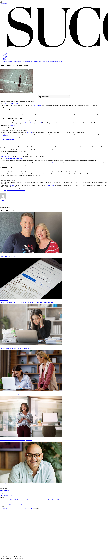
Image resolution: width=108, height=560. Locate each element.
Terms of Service (17, 508)
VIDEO (4, 58)
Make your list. (12, 125)
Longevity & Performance (21, 61)
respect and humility (54, 162)
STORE (4, 59)
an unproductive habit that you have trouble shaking (50, 114)
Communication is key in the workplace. (13, 143)
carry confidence (12, 185)
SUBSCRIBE (4, 3)
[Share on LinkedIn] (5, 207)
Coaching (20, 504)
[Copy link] (9, 207)
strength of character (51, 185)
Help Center (6, 508)
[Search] (1, 2)
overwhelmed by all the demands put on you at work (32, 122)
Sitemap (45, 508)
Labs (22, 504)
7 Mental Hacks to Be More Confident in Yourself (13, 158)
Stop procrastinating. (8, 139)
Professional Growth (29, 61)
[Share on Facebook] (1, 207)
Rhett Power (4, 68)
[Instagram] (3, 490)
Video (10, 495)
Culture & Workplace (46, 61)
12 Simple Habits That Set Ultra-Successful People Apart (14, 190)
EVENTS (4, 57)
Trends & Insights (59, 61)
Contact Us (2, 508)
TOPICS (4, 54)
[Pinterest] (7, 490)
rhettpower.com (91, 202)
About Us (2, 495)
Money (8, 61)
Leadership (40, 61)
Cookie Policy (30, 508)
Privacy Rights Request (24, 508)
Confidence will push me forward (6, 156)
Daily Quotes (10, 504)
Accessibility (41, 508)
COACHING (5, 56)
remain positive (7, 169)
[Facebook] (1, 490)
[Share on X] (3, 207)
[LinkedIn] (4, 490)
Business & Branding (13, 61)
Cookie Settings (36, 508)
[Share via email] (7, 207)
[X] (2, 490)
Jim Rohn (27, 504)
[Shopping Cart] (1, 3)
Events (24, 504)
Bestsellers (14, 504)
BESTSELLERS (6, 55)
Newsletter (6, 504)
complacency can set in (38, 105)
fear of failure (29, 132)
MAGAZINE (5, 53)
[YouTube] (6, 490)
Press (5, 495)
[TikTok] (8, 490)
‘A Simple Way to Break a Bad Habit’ (11, 103)
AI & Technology (3, 61)
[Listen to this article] (40, 97)
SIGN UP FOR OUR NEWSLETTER (7, 0)
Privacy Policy (11, 508)
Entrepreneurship (53, 61)
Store (17, 504)
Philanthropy (35, 61)
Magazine (2, 504)
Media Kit (7, 495)
